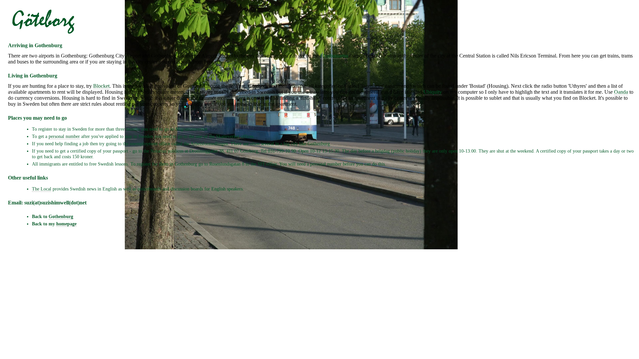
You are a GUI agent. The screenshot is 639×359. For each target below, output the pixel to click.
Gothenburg (61, 216)
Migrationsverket (191, 129)
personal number (64, 136)
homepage (66, 223)
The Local (41, 188)
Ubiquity (432, 92)
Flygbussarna (334, 56)
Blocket (101, 86)
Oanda (621, 92)
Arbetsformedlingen (209, 143)
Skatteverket (227, 136)
